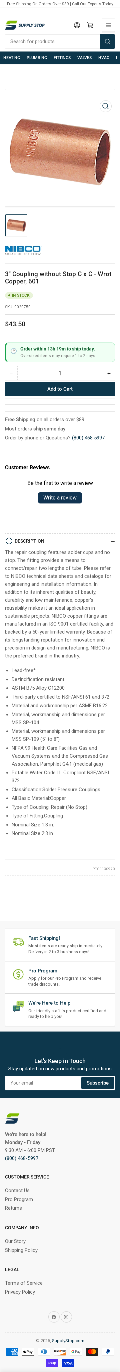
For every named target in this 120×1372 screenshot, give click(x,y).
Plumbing (37, 57)
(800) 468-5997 (21, 1158)
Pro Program (19, 1199)
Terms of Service (24, 1283)
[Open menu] (108, 25)
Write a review (60, 498)
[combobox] (60, 41)
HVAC (103, 57)
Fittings (62, 57)
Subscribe (98, 1083)
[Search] (107, 41)
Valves (84, 57)
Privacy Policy (20, 1292)
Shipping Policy (21, 1250)
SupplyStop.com (68, 1340)
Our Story (15, 1241)
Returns (13, 1208)
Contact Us (17, 1190)
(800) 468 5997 (88, 438)
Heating (11, 57)
